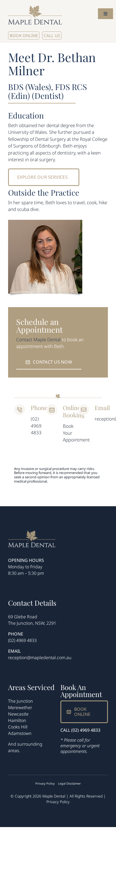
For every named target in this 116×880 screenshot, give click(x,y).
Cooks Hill (18, 727)
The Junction (20, 701)
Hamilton (17, 720)
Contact (24, 339)
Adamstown (20, 733)
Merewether (20, 707)
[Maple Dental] (32, 533)
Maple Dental (47, 339)
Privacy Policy (58, 801)
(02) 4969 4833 (22, 640)
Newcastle (18, 714)
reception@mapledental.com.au (39, 657)
